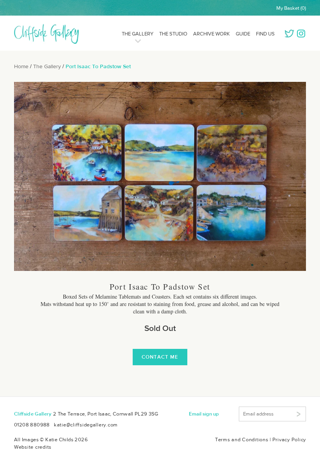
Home (21, 66)
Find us (265, 34)
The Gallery (137, 34)
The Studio (173, 34)
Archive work (211, 34)
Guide (243, 34)
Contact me (160, 357)
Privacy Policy (289, 439)
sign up (204, 414)
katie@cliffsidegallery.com (86, 425)
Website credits (33, 447)
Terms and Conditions (241, 439)
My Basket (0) (291, 8)
